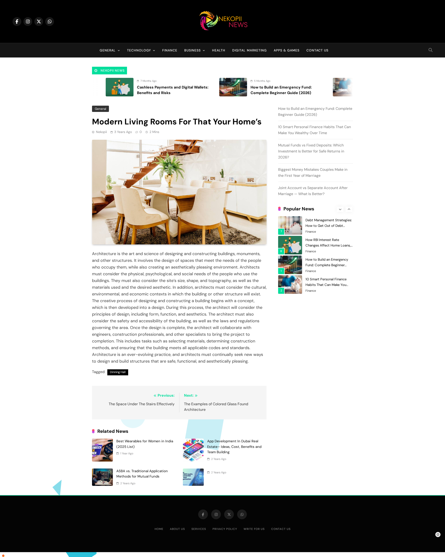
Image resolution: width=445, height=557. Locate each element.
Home (159, 529)
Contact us (317, 50)
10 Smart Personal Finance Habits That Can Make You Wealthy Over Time (325, 266)
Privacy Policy (225, 529)
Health (218, 50)
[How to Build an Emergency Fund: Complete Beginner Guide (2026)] (200, 87)
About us (177, 529)
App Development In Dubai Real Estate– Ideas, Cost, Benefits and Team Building (234, 446)
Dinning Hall (118, 372)
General (108, 50)
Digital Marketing (249, 50)
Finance (169, 50)
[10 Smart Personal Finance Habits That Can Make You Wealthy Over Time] (314, 87)
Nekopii (101, 132)
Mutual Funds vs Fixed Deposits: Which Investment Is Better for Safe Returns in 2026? (311, 151)
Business (192, 50)
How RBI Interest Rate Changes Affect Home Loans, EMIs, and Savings (328, 226)
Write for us (254, 529)
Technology (139, 50)
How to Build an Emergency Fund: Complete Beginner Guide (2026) (326, 246)
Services (198, 529)
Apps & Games (286, 50)
